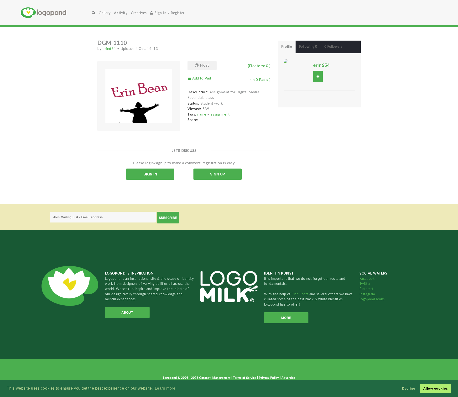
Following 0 (308, 46)
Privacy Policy (269, 377)
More (286, 317)
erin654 (110, 49)
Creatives (139, 13)
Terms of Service (245, 377)
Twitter (365, 284)
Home (55, 12)
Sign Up (217, 174)
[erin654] (285, 61)
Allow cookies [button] (435, 388)
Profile (286, 46)
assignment (220, 114)
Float (204, 65)
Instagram (367, 294)
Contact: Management (215, 377)
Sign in (150, 174)
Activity (120, 13)
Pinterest (366, 289)
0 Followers (333, 46)
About (127, 312)
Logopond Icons (372, 299)
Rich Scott (300, 294)
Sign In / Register (169, 13)
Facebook (367, 279)
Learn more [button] (165, 388)
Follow (318, 76)
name (202, 114)
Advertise (288, 377)
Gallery (105, 13)
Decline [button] (408, 388)
